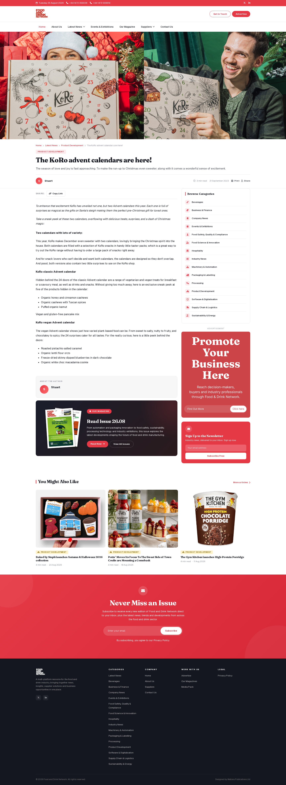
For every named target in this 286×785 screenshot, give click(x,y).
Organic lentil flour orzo (55, 353)
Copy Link (57, 193)
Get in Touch (220, 14)
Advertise (241, 14)
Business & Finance (202, 210)
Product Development (72, 145)
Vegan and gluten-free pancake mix (57, 314)
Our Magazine (127, 26)
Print (236, 180)
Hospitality (197, 250)
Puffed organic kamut (54, 307)
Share (247, 180)
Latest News (51, 145)
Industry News (199, 258)
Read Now (96, 443)
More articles (240, 482)
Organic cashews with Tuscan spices (63, 302)
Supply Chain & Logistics (204, 307)
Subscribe (171, 630)
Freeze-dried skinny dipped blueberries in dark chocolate (76, 357)
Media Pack (187, 686)
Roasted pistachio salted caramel (61, 348)
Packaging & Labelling (203, 274)
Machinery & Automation (204, 266)
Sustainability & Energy (203, 315)
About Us (56, 26)
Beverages (197, 202)
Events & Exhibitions (102, 26)
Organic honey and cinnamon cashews (64, 297)
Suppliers (149, 686)
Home (42, 26)
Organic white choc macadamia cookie (64, 362)
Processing (197, 283)
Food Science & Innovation (206, 242)
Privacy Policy (225, 675)
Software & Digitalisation (204, 299)
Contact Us (167, 26)
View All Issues (121, 444)
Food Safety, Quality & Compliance (210, 234)
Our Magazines (189, 681)
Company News (200, 218)
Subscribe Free (215, 455)
